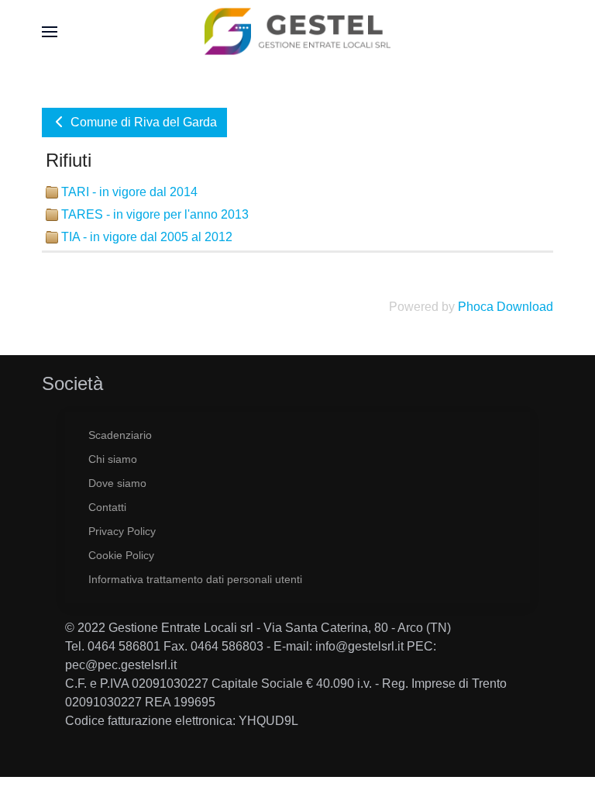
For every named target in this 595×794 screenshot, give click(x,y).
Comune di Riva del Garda (142, 122)
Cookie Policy (121, 555)
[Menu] (49, 31)
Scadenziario (120, 435)
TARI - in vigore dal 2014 (129, 191)
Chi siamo (112, 459)
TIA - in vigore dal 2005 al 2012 (146, 236)
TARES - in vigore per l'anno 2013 (155, 214)
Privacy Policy (122, 531)
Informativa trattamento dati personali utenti (195, 579)
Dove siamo (117, 483)
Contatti (107, 507)
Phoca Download (505, 306)
